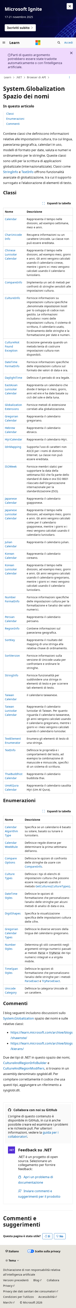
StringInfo (10, 172)
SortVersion (12, 655)
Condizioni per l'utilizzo (18, 1297)
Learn (7, 77)
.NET (19, 77)
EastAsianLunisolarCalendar (11, 389)
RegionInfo (12, 628)
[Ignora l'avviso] (70, 6)
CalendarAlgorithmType (11, 831)
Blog (36, 1280)
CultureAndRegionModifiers (23, 1068)
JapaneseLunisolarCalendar (11, 514)
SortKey (10, 640)
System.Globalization (18, 1018)
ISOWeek (11, 466)
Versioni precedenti (16, 1280)
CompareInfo (13, 282)
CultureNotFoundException (12, 346)
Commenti (13, 124)
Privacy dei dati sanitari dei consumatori (29, 1291)
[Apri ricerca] (59, 42)
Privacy (7, 1285)
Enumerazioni (15, 119)
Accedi (68, 42)
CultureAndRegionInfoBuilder (25, 1063)
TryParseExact (51, 981)
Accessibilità (46, 1297)
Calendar (11, 219)
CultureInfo (12, 298)
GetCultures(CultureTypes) (52, 886)
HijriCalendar (13, 439)
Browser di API (36, 77)
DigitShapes (13, 913)
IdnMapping (13, 447)
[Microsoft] (38, 42)
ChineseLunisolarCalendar (11, 254)
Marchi (7, 1302)
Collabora (53, 1280)
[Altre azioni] (69, 77)
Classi (10, 113)
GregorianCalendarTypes (11, 933)
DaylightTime (13, 377)
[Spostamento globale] (4, 42)
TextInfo (27, 172)
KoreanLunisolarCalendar (11, 569)
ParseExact (32, 981)
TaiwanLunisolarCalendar (11, 711)
